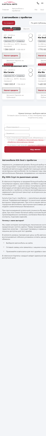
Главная (5, 9)
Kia (36, 9)
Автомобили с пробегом (18, 9)
